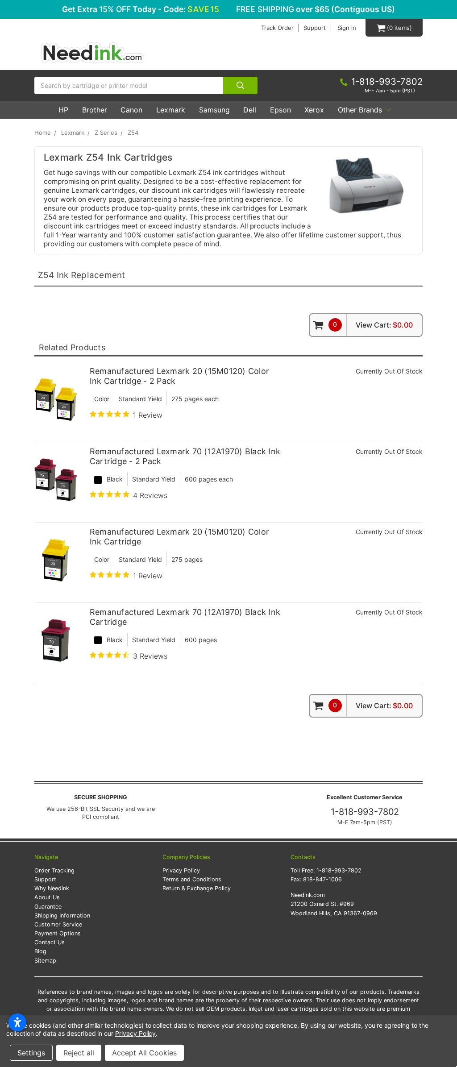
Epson (280, 109)
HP (63, 109)
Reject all (78, 1052)
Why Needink (51, 888)
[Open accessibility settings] (17, 1022)
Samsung (214, 109)
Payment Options (57, 933)
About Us (47, 897)
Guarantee (48, 906)
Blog (40, 951)
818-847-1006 (322, 879)
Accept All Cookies (144, 1052)
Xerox (314, 109)
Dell (249, 109)
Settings (31, 1052)
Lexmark (170, 109)
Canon (131, 109)
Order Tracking (54, 870)
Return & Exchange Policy (196, 888)
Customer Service (58, 924)
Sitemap (45, 960)
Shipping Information (62, 915)
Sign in (346, 28)
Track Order (277, 28)
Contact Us (49, 942)
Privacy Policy (181, 870)
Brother (94, 109)
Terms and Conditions (191, 879)
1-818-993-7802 (365, 811)
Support (314, 28)
